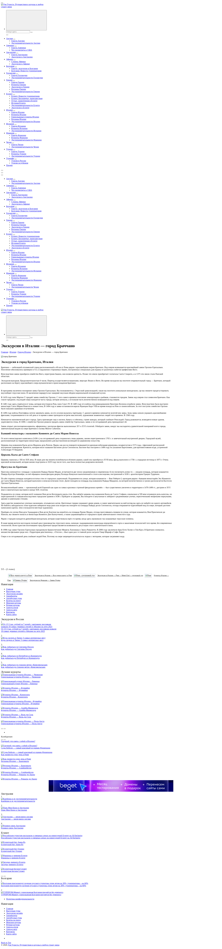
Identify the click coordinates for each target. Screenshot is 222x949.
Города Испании (18, 126)
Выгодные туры (13, 591)
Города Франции (18, 135)
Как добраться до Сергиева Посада (16, 649)
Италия (9, 110)
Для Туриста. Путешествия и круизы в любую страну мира (33, 945)
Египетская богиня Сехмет (13, 871)
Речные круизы (13, 605)
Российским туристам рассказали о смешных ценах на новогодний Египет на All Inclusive (40, 838)
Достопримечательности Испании (26, 131)
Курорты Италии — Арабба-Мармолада (18, 710)
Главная (9, 589)
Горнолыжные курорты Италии (25, 117)
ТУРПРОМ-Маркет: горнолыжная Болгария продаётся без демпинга (31, 895)
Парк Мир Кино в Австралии (14, 810)
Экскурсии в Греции (20, 87)
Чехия (8, 142)
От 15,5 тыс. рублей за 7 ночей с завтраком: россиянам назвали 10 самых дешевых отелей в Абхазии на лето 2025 (28, 630)
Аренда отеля (12, 607)
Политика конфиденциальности (20, 899)
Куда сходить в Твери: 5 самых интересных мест (22, 640)
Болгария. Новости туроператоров (26, 71)
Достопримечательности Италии (25, 121)
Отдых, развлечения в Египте (24, 101)
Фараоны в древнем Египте (13, 858)
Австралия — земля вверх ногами (16, 819)
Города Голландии (19, 75)
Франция (10, 133)
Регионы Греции (18, 89)
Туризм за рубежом (19, 163)
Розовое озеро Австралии (12, 828)
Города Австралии (19, 55)
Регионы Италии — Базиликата (15, 761)
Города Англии (18, 41)
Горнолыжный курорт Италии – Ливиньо (19, 684)
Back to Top (6, 943)
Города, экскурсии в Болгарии (24, 68)
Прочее (9, 165)
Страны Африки (18, 61)
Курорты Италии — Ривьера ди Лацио (18, 774)
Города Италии (18, 112)
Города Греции (17, 82)
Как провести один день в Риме (15, 755)
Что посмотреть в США (21, 50)
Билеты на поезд (13, 601)
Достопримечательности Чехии (25, 147)
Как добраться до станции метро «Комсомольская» (23, 667)
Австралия (11, 52)
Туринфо (10, 158)
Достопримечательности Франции (26, 140)
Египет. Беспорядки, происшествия (26, 98)
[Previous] (2, 728)
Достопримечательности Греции (25, 91)
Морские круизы (13, 603)
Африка (9, 59)
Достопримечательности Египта (25, 105)
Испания (10, 124)
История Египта (18, 103)
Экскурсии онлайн (14, 594)
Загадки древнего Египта (12, 864)
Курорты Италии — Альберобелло (16, 768)
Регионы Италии (18, 119)
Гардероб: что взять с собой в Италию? (18, 741)
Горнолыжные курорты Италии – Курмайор (20, 704)
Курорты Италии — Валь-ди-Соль (16, 717)
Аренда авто (11, 610)
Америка (10, 45)
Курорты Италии (18, 115)
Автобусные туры (14, 598)
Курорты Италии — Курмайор (14, 690)
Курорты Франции (19, 138)
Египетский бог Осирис (11, 851)
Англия (9, 38)
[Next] (5, 728)
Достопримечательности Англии (25, 43)
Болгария (10, 66)
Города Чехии (17, 144)
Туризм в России (18, 161)
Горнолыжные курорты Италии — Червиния (20, 677)
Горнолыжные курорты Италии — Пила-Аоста (21, 724)
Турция (9, 149)
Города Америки (18, 48)
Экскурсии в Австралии (22, 57)
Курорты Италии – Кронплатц (14, 697)
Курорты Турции (18, 154)
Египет (9, 94)
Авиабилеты (11, 596)
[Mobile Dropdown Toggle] (14, 39)
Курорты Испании (19, 128)
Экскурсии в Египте (20, 108)
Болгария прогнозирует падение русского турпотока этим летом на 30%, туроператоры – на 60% (43, 886)
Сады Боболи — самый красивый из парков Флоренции (25, 748)
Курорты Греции (18, 85)
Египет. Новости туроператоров (25, 96)
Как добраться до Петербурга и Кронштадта (20, 658)
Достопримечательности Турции (25, 156)
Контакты (10, 612)
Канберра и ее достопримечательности (18, 801)
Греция (9, 80)
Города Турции (18, 151)
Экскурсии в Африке (20, 64)
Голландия (10, 73)
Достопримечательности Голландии (27, 78)
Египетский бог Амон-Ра (12, 844)
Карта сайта (11, 614)
